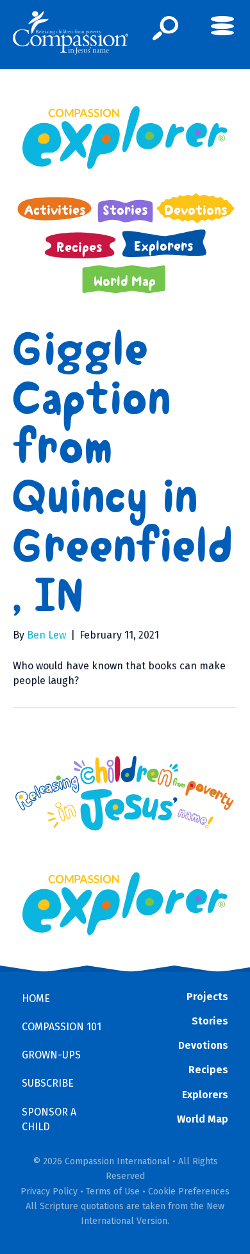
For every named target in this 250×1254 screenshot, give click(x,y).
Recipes (208, 1070)
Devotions (203, 1045)
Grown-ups (51, 1055)
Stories (210, 1021)
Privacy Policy (49, 1191)
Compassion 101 (61, 1027)
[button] (165, 28)
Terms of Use (113, 1191)
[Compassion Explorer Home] (125, 137)
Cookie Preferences (188, 1191)
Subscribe (48, 1083)
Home (36, 998)
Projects (207, 997)
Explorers (205, 1095)
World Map (202, 1119)
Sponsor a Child (49, 1119)
